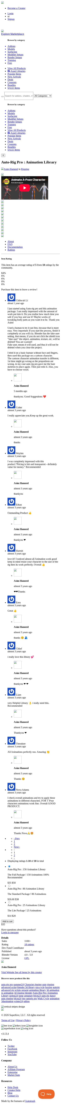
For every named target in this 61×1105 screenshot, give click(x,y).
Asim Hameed (11, 169)
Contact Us (13, 1095)
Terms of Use (8, 1020)
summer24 (18, 984)
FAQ (10, 244)
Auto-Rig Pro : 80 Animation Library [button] (26, 888)
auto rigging (7, 998)
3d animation (52, 990)
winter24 (18, 1001)
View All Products (17, 68)
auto (44, 984)
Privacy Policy (23, 1020)
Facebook (12, 1049)
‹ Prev (17, 838)
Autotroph (30, 1101)
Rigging (25, 169)
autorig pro (31, 998)
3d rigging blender (23, 993)
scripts (18, 990)
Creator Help (14, 1090)
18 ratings (29, 944)
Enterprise (13, 1072)
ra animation (7, 993)
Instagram (12, 1051)
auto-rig (45, 995)
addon (26, 1001)
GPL (26, 958)
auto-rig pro (7, 984)
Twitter (11, 1046)
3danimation (7, 1001)
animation (54, 998)
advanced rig (7, 990)
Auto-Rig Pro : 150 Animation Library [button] (27, 869)
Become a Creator (16, 8)
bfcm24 (17, 998)
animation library (37, 990)
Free (10, 63)
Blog (10, 1093)
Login (10, 13)
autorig (56, 987)
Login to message (10, 932)
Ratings (11, 249)
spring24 (13, 995)
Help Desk (13, 1087)
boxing (48, 987)
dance (53, 995)
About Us (12, 1066)
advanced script (9, 987)
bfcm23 (37, 995)
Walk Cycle (43, 998)
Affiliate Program (16, 1069)
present (24, 990)
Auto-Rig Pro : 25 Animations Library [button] (26, 905)
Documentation (15, 247)
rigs (23, 998)
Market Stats (14, 1075)
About (11, 241)
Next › (17, 847)
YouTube (12, 1054)
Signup (11, 19)
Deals (10, 79)
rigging (50, 984)
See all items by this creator (28, 972)
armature (28, 995)
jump (20, 995)
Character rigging (33, 984)
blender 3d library (26, 987)
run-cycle (40, 987)
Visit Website (8, 972)
